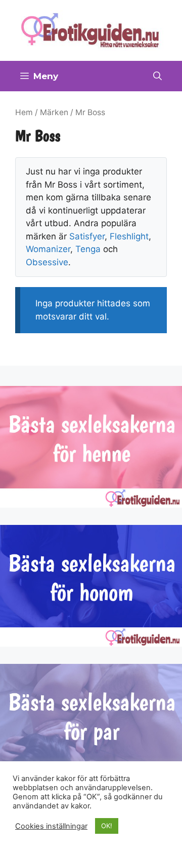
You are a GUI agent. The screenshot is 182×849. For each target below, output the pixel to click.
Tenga (88, 249)
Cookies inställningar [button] (51, 826)
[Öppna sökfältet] (157, 76)
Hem (24, 112)
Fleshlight (129, 236)
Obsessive (47, 262)
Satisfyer (87, 236)
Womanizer (48, 249)
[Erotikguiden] (91, 30)
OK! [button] (106, 826)
